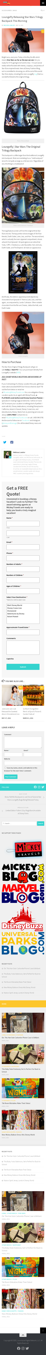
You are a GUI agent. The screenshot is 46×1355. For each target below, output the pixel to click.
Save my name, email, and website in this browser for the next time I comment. (20, 769)
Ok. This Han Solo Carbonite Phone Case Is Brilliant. (22, 968)
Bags (15, 10)
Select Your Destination (16, 597)
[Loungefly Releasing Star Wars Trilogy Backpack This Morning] (23, 40)
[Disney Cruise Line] (23, 608)
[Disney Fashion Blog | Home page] (6, 3)
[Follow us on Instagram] (39, 787)
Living (4, 1035)
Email (9, 542)
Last (8, 537)
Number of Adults (14, 564)
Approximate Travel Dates (17, 627)
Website (7, 759)
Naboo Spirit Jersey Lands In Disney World (19, 993)
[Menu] (43, 3)
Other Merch (11, 1035)
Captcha (10, 658)
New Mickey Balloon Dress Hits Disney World (19, 987)
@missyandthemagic (9, 423)
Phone (9, 553)
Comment (7, 734)
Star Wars (19, 1035)
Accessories (7, 10)
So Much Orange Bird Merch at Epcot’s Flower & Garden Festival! (32, 711)
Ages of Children (13, 586)
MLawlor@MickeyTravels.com (14, 392)
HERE (18, 372)
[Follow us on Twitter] (42, 787)
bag (35, 74)
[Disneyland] (23, 610)
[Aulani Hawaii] (23, 616)
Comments (11, 638)
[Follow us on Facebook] (35, 787)
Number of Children (15, 575)
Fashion (19, 1132)
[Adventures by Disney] (23, 613)
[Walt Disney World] (23, 605)
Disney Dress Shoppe (8, 1132)
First (8, 528)
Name (9, 518)
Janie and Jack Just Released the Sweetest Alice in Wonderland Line (10, 711)
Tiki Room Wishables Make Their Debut (17, 982)
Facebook (25, 420)
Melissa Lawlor (9, 25)
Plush (13, 1100)
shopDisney (15, 1066)
